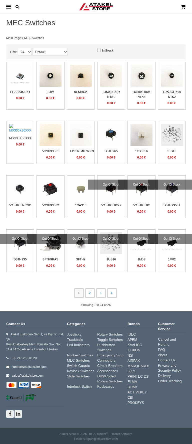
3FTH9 (81, 259)
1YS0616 (141, 151)
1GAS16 (80, 205)
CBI (130, 397)
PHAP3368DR (20, 92)
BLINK (133, 387)
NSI (130, 355)
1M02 (172, 259)
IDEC (132, 334)
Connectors (106, 360)
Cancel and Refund (167, 341)
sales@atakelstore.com (28, 375)
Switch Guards (78, 366)
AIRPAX (134, 361)
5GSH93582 (50, 205)
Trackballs (75, 340)
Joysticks (74, 334)
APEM (132, 340)
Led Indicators (78, 345)
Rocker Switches (80, 355)
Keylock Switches (80, 371)
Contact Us (167, 360)
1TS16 (171, 151)
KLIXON (134, 350)
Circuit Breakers (109, 366)
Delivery (164, 376)
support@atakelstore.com (29, 367)
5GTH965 (111, 151)
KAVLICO (135, 345)
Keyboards (105, 386)
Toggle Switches (110, 340)
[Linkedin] (18, 414)
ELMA (132, 382)
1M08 (141, 259)
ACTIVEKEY (137, 392)
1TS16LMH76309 (82, 151)
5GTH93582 (141, 205)
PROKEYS (136, 403)
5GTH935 (20, 259)
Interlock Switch (79, 386)
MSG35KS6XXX (20, 138)
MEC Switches (78, 360)
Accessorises (107, 371)
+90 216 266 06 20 (24, 358)
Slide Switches (78, 376)
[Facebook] (10, 414)
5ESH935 (81, 92)
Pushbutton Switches (106, 347)
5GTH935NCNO (20, 205)
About (162, 355)
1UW (50, 92)
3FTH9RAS (50, 259)
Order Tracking (170, 381)
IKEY (131, 371)
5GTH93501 (172, 205)
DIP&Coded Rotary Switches (110, 378)
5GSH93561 (50, 151)
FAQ (161, 350)
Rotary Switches (110, 334)
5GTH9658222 (111, 205)
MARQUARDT (139, 366)
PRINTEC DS (138, 376)
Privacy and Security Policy (169, 367)
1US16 (111, 259)
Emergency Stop (110, 355)
